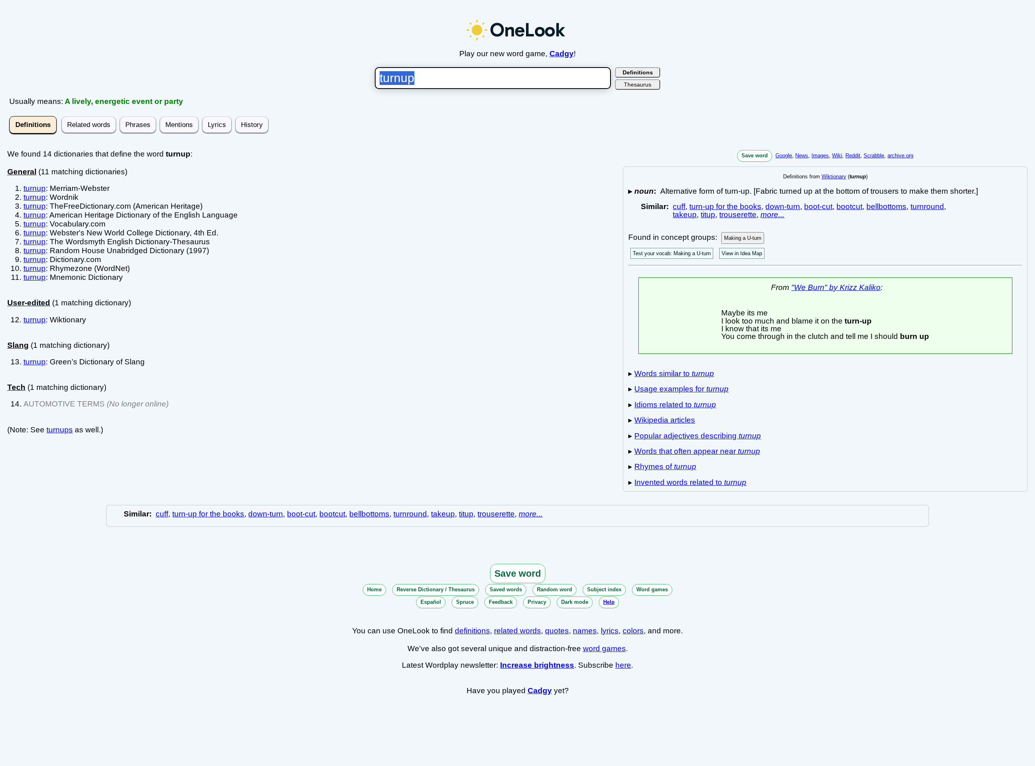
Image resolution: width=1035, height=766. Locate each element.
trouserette (737, 214)
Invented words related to (690, 482)
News (801, 155)
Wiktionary (834, 177)
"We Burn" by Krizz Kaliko (836, 287)
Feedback (501, 602)
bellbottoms (886, 206)
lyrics (610, 630)
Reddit (852, 155)
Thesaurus (637, 84)
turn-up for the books (725, 206)
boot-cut (818, 206)
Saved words (506, 589)
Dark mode (574, 602)
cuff (679, 206)
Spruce (465, 602)
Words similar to (674, 373)
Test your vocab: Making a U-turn (672, 253)
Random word (554, 589)
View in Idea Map (742, 253)
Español (430, 602)
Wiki (837, 155)
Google (783, 155)
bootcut (849, 206)
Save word (754, 155)
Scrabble (874, 155)
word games (604, 648)
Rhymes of (665, 466)
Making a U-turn (742, 238)
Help (609, 602)
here (623, 665)
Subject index (604, 589)
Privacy (537, 602)
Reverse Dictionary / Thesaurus (436, 589)
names (585, 630)
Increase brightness (537, 665)
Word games (652, 589)
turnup (34, 188)
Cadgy (561, 53)
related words (517, 630)
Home (374, 589)
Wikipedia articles (664, 420)
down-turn (782, 206)
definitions (472, 630)
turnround (927, 206)
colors (633, 630)
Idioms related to (675, 404)
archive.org (900, 155)
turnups (59, 429)
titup (708, 214)
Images (820, 155)
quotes (557, 630)
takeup (685, 214)
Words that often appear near (697, 451)
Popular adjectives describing (697, 436)
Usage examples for (681, 389)
